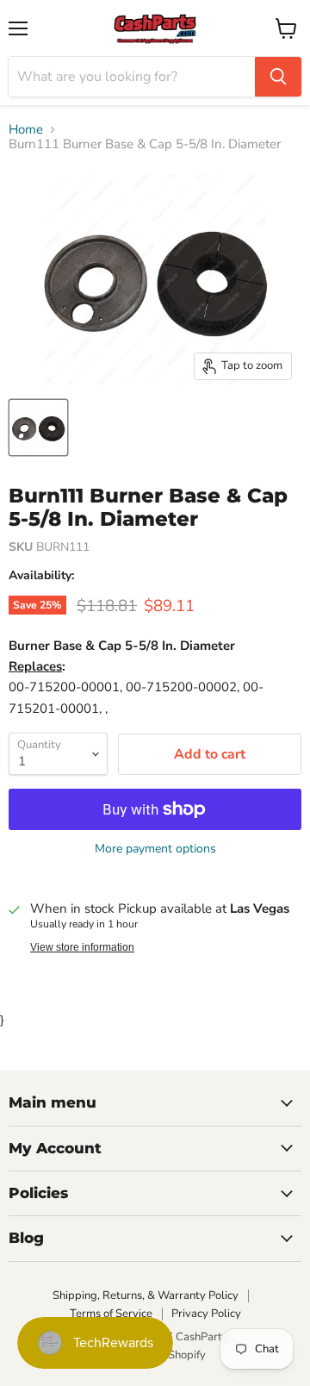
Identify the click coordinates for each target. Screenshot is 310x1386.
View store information (82, 947)
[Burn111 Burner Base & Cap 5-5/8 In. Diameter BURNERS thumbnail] (38, 427)
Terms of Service (111, 1313)
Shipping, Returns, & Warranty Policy (146, 1295)
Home (26, 129)
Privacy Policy (206, 1313)
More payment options (155, 849)
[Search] (278, 77)
